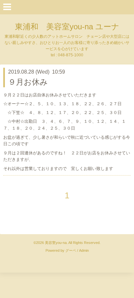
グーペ (70, 250)
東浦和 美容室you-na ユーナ (67, 26)
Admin (84, 250)
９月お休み (28, 82)
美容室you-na (56, 243)
